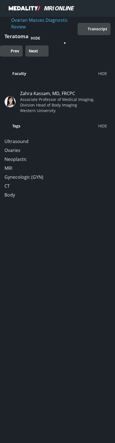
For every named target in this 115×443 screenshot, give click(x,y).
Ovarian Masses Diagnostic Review (39, 23)
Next (33, 51)
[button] (56, 73)
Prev (15, 51)
